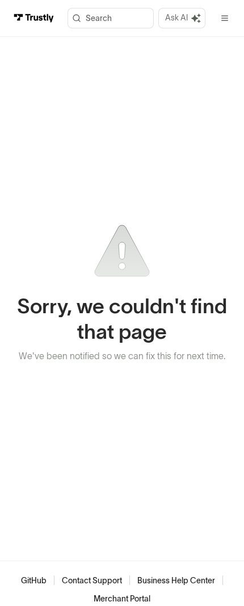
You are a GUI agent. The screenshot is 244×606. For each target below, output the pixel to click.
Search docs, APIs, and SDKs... (111, 18)
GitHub (34, 580)
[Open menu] (224, 18)
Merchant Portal (122, 598)
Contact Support (92, 580)
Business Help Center (176, 580)
